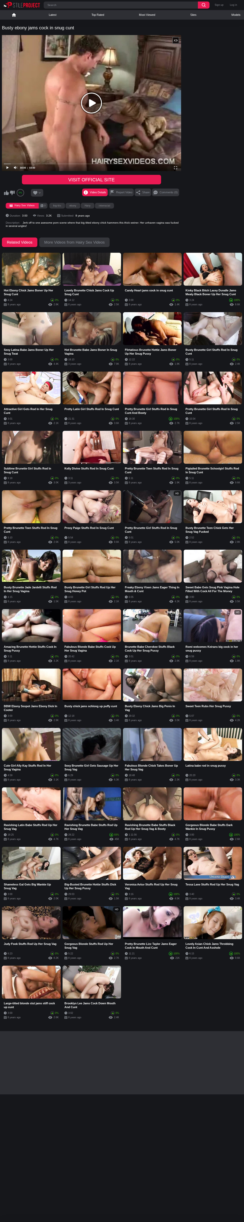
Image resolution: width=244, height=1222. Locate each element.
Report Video (124, 192)
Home (13, 15)
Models (236, 14)
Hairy (88, 205)
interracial (104, 205)
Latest (52, 14)
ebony (72, 205)
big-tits (57, 205)
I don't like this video (12, 192)
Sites (193, 14)
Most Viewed (147, 14)
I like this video (6, 192)
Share (146, 192)
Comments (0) (169, 192)
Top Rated (98, 14)
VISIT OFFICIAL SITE (91, 179)
